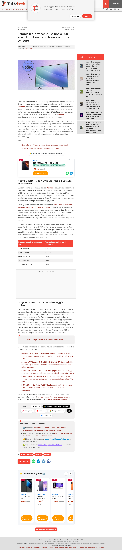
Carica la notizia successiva (46, 529)
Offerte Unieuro (27, 454)
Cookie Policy (63, 547)
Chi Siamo (21, 547)
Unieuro (61, 114)
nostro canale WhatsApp (58, 399)
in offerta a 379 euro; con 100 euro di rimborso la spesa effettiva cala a (47, 356)
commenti (70, 30)
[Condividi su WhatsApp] (67, 173)
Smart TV (21, 107)
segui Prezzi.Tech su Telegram (57, 439)
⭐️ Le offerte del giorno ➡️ (32, 473)
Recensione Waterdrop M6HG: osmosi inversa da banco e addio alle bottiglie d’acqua (93, 104)
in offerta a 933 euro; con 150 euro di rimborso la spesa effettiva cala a (47, 379)
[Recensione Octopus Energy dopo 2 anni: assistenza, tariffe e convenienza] (82, 115)
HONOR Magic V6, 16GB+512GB (45, 163)
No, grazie (75, 16)
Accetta (87, 16)
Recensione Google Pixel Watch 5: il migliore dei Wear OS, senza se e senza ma (94, 92)
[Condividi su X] (43, 461)
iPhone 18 (21, 9)
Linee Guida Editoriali (40, 547)
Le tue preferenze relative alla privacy (91, 547)
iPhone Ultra (13, 9)
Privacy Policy (53, 547)
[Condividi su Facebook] (49, 461)
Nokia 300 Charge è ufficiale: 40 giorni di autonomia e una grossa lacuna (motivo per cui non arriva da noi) (93, 127)
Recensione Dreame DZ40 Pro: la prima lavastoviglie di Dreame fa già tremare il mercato (93, 66)
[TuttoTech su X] (69, 411)
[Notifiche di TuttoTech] (106, 4)
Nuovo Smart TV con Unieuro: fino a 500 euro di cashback (44, 145)
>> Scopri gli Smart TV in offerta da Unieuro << (46, 340)
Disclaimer (73, 547)
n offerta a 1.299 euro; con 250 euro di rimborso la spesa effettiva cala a (46, 387)
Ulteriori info (28, 48)
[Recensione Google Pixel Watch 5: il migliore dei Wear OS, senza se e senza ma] (82, 92)
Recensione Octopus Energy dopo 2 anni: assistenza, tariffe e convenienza (94, 115)
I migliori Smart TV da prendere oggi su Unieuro (40, 148)
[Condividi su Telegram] (71, 173)
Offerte (22, 30)
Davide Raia (23, 27)
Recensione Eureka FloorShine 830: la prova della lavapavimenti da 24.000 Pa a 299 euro (93, 79)
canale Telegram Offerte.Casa (50, 445)
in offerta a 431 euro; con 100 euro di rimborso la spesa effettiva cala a (47, 364)
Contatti (29, 547)
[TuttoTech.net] (16, 3)
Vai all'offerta (39, 173)
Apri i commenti (24, 461)
